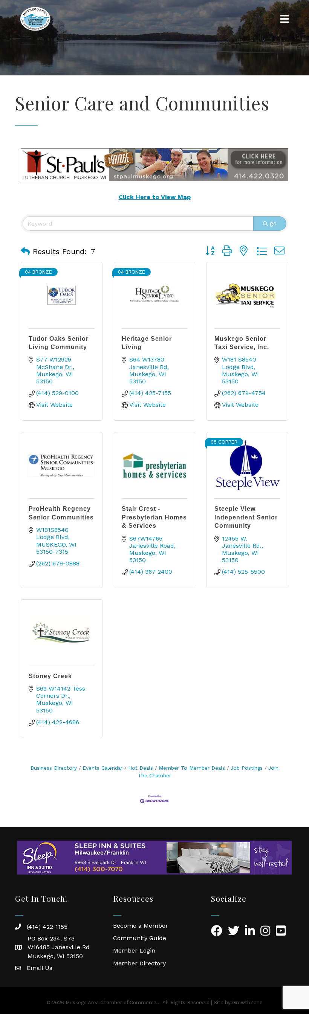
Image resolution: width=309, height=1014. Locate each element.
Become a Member (140, 925)
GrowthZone (247, 1002)
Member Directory (139, 963)
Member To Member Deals (192, 768)
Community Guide (139, 938)
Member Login (134, 950)
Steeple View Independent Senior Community (246, 517)
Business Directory (54, 768)
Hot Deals (140, 768)
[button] (25, 251)
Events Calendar (102, 768)
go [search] (273, 223)
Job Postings (247, 768)
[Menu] (284, 18)
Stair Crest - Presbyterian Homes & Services (154, 517)
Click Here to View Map (155, 197)
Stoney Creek (50, 676)
